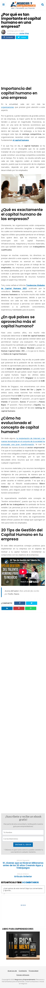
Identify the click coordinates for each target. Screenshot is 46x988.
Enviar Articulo (23, 975)
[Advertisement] (23, 63)
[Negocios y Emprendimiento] (23, 9)
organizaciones (7, 107)
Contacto (23, 971)
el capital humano (21, 140)
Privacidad (33, 971)
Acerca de (12, 971)
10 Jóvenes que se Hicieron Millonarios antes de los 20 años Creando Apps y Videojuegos (23, 865)
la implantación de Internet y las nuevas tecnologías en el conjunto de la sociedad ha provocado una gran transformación (23, 441)
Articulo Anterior (23, 876)
